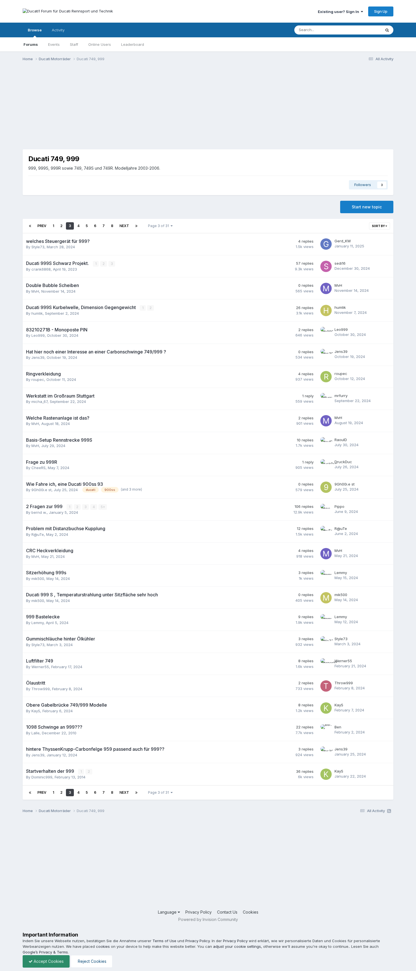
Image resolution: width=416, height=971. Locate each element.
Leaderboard (132, 44)
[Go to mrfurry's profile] (326, 398)
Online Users (99, 44)
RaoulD (340, 439)
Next (124, 226)
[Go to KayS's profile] (326, 708)
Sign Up (380, 11)
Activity (58, 30)
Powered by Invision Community (208, 919)
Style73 (37, 247)
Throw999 (40, 689)
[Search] (387, 29)
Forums (30, 44)
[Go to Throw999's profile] (326, 686)
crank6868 (41, 269)
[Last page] (136, 226)
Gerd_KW (342, 241)
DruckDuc (343, 461)
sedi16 (340, 263)
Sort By (378, 226)
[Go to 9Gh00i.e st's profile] (326, 487)
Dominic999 (41, 777)
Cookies (250, 912)
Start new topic (367, 206)
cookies (103, 946)
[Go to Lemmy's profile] (326, 575)
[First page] (30, 226)
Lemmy (340, 572)
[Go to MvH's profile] (326, 288)
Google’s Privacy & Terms (45, 952)
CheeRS (38, 467)
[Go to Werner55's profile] (326, 664)
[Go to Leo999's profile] (326, 332)
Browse (35, 30)
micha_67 (39, 401)
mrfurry (341, 395)
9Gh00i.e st (41, 489)
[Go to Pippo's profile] (326, 509)
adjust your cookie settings (237, 946)
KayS (35, 711)
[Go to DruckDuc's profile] (326, 465)
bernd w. (39, 512)
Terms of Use (164, 940)
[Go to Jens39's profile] (326, 354)
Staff (74, 44)
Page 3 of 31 (159, 226)
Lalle (35, 733)
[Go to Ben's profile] (326, 730)
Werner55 (40, 666)
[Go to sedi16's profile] (326, 266)
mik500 (37, 578)
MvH (35, 291)
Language (168, 912)
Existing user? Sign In (339, 11)
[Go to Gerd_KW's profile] (326, 244)
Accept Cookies (48, 961)
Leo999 (38, 335)
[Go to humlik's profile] (326, 310)
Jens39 (37, 357)
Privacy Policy (198, 912)
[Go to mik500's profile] (326, 597)
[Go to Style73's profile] (326, 642)
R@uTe (37, 534)
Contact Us (227, 912)
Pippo (339, 506)
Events (54, 44)
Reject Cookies (91, 961)
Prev (41, 226)
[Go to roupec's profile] (326, 376)
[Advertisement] (126, 109)
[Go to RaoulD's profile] (326, 442)
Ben (337, 727)
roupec (37, 379)
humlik (37, 313)
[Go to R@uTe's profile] (326, 531)
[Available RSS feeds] (389, 811)
